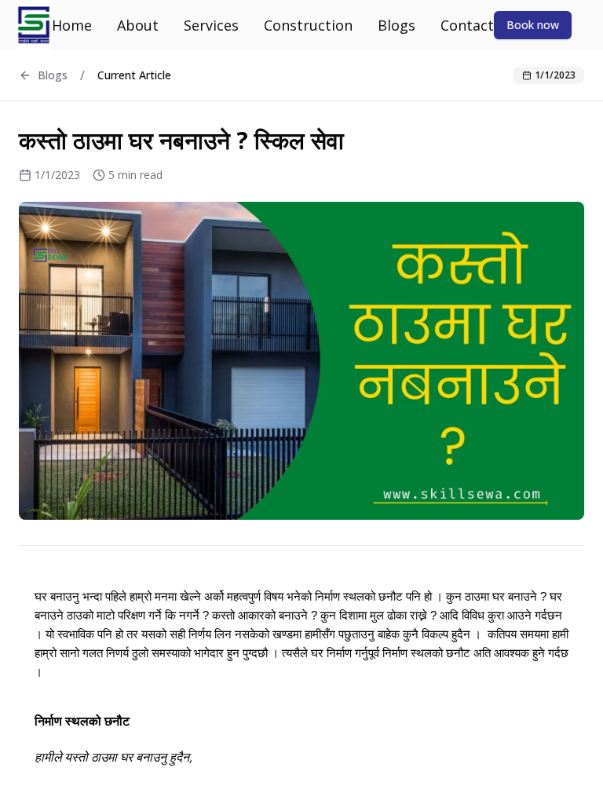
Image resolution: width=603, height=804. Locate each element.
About (138, 25)
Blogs (396, 25)
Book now (532, 24)
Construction (308, 25)
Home (72, 25)
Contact (467, 25)
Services (211, 25)
